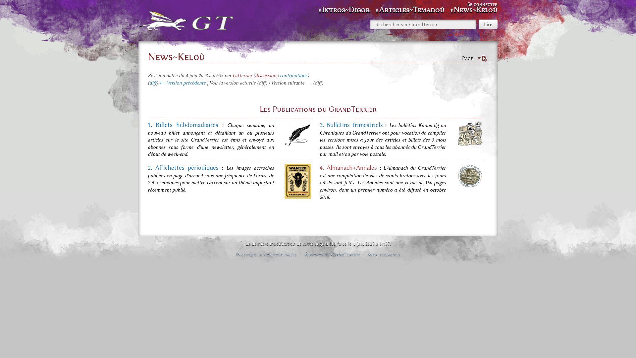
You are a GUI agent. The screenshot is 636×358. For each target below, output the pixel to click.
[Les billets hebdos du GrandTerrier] (298, 145)
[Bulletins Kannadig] (469, 145)
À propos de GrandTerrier (332, 254)
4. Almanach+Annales (348, 167)
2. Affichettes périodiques (183, 167)
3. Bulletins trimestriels (351, 125)
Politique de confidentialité (266, 254)
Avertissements (383, 254)
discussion (265, 76)
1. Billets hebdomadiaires (183, 125)
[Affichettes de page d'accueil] (298, 197)
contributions (293, 76)
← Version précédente (182, 83)
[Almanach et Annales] (469, 187)
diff (152, 83)
